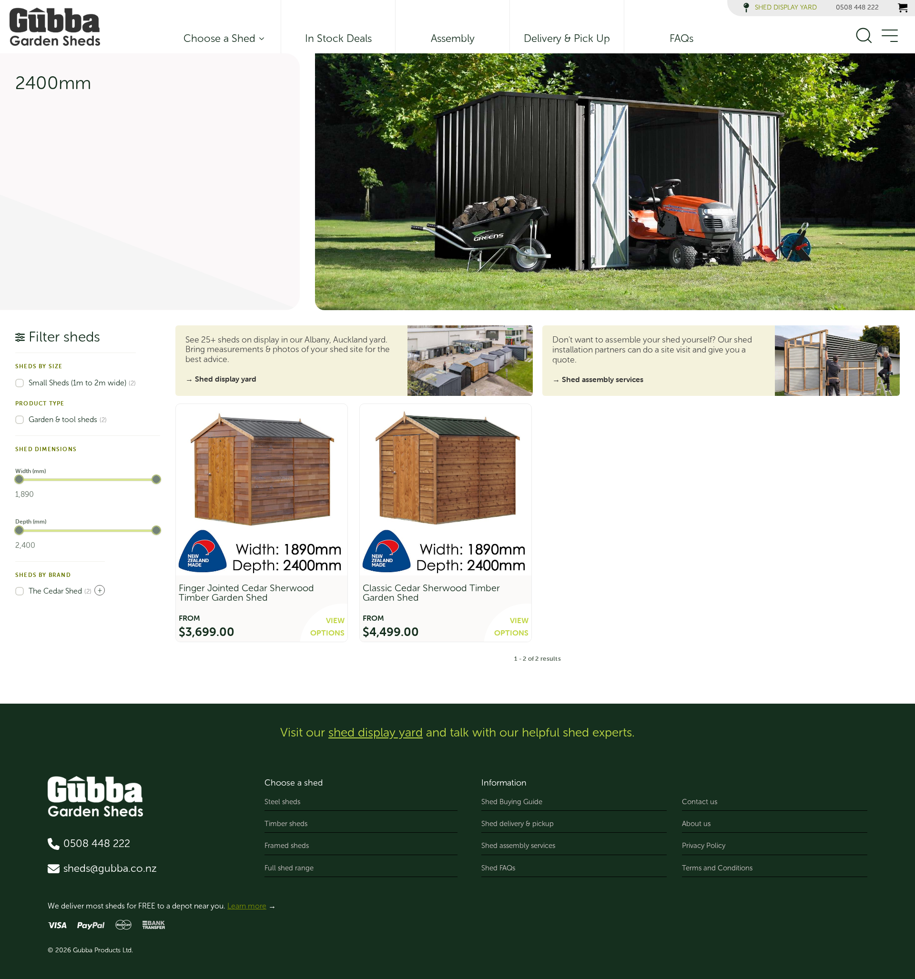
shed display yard (375, 732)
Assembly (453, 38)
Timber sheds (285, 824)
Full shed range (289, 868)
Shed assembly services (518, 845)
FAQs (681, 38)
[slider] (19, 479)
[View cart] (902, 7)
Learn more (246, 906)
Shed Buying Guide (511, 802)
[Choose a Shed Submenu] (259, 38)
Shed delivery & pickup (517, 824)
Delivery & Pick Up (567, 38)
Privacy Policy (703, 845)
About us (696, 824)
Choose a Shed (219, 38)
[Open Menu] (889, 36)
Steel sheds (282, 802)
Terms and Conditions (717, 868)
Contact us (699, 802)
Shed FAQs (498, 868)
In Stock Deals (338, 38)
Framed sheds (286, 845)
